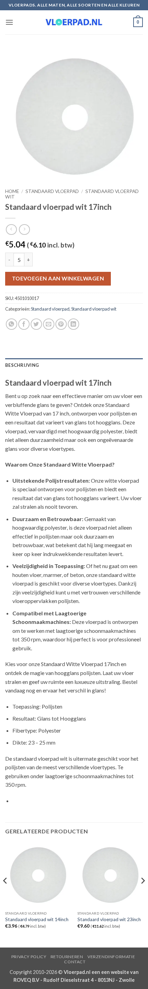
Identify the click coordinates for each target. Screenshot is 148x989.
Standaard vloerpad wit (93, 309)
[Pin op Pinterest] (61, 324)
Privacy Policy (28, 956)
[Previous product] (24, 229)
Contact (74, 961)
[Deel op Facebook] (24, 324)
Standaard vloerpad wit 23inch (109, 919)
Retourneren (67, 956)
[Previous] (5, 894)
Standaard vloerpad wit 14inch (36, 919)
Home (12, 191)
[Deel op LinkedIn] (73, 324)
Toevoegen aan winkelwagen (58, 278)
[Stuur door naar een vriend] (48, 324)
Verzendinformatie (111, 956)
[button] (9, 22)
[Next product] (11, 229)
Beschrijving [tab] (22, 365)
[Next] (142, 894)
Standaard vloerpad (52, 191)
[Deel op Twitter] (36, 324)
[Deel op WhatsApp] (11, 324)
